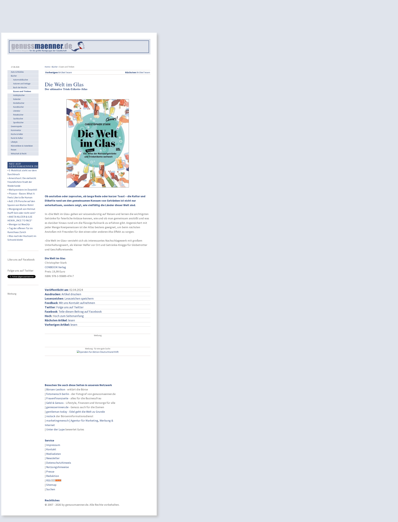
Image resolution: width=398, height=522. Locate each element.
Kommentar (16, 130)
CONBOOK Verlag (55, 267)
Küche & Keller (17, 134)
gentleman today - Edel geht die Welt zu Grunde (75, 411)
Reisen (13, 149)
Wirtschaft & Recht (18, 153)
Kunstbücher (18, 107)
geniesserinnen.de (57, 407)
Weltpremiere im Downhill (23, 189)
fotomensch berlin (57, 394)
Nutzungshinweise (57, 467)
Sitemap (51, 485)
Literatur (16, 111)
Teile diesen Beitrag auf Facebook (80, 311)
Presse (50, 471)
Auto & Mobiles (17, 72)
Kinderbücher (18, 103)
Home (47, 66)
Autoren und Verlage (21, 83)
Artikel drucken (71, 294)
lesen (61, 324)
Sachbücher (18, 118)
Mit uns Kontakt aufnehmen (77, 303)
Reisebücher (18, 114)
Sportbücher (18, 122)
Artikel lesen (58, 72)
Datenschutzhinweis (58, 462)
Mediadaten (53, 454)
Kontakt (51, 449)
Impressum (53, 445)
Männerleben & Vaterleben (22, 145)
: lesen (60, 320)
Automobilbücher (20, 79)
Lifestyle (14, 142)
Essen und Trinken (22, 91)
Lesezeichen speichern (79, 298)
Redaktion (52, 476)
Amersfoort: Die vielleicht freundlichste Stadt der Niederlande (21, 182)
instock (50, 416)
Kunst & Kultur (17, 138)
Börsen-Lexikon (55, 389)
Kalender (17, 99)
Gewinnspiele (16, 126)
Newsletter (53, 458)
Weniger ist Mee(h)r (19, 224)
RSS (48, 480)
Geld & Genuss (55, 403)
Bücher (55, 66)
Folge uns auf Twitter (69, 307)
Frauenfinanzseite (57, 398)
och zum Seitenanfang (69, 316)
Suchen (50, 489)
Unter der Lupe (55, 429)
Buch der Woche (20, 87)
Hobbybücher (19, 95)
